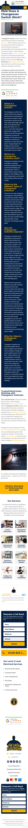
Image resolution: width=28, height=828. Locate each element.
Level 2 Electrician (7, 530)
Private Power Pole (11, 690)
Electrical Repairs (21, 561)
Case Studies (14, 776)
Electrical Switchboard (7, 561)
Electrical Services (14, 772)
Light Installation (22, 577)
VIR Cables (8, 680)
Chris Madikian (6, 594)
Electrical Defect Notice (12, 669)
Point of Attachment (11, 677)
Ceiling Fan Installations (7, 577)
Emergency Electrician (21, 530)
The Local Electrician (16, 595)
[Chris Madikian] (13, 590)
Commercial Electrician (7, 546)
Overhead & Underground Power (13, 685)
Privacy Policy (22, 823)
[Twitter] (25, 595)
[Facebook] (23, 595)
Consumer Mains (10, 673)
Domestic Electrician (21, 546)
